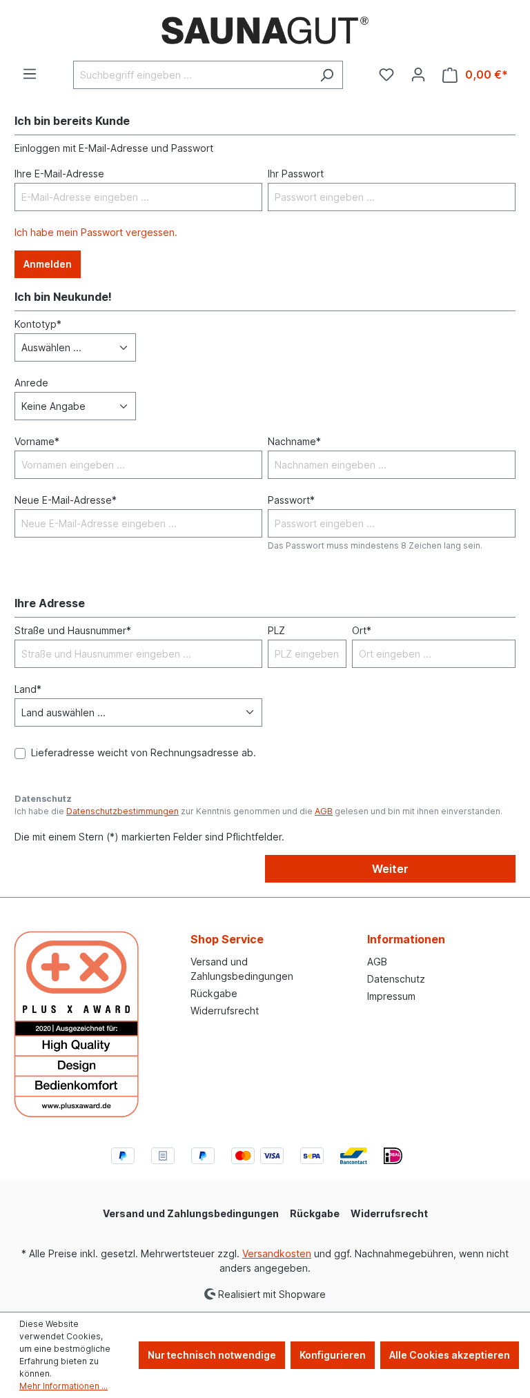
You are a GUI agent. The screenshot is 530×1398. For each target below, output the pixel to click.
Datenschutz (396, 979)
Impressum (391, 996)
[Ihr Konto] (418, 74)
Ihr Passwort (296, 173)
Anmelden (47, 264)
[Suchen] (327, 75)
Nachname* (294, 441)
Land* (27, 689)
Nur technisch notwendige (212, 1355)
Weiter (390, 869)
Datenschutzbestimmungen (122, 811)
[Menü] (30, 74)
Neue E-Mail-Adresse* (65, 500)
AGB (324, 811)
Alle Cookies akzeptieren (449, 1355)
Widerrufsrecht (224, 1010)
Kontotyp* (37, 324)
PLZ (276, 630)
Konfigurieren (333, 1355)
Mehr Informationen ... (63, 1386)
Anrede (31, 382)
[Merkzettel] (386, 74)
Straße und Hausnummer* (72, 630)
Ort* (361, 630)
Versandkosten (276, 1253)
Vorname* (36, 441)
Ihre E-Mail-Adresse (59, 173)
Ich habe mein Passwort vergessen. (95, 232)
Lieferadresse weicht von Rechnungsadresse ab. (143, 752)
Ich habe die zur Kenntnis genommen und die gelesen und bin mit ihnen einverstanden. (258, 811)
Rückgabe (213, 993)
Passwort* (291, 500)
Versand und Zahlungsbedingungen (191, 1213)
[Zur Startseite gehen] (265, 30)
